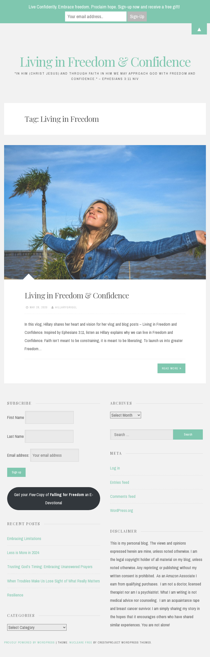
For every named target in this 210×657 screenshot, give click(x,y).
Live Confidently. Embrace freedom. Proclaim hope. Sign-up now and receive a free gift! (104, 7)
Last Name (15, 436)
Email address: (18, 455)
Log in (115, 468)
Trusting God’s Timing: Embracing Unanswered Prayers (49, 566)
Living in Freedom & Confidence (105, 61)
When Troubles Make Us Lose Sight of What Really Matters (53, 581)
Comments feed (122, 496)
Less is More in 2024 (23, 552)
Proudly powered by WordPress (30, 642)
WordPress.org (121, 510)
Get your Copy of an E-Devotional (53, 499)
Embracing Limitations (24, 538)
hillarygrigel (66, 307)
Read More (170, 368)
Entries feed (119, 482)
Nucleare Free (80, 642)
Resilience (15, 595)
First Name (15, 417)
